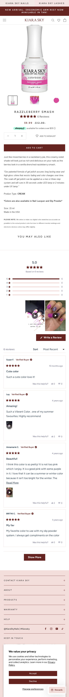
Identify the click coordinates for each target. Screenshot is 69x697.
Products (10, 600)
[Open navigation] (4, 20)
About (8, 590)
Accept (33, 673)
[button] (34, 116)
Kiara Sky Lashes (52, 3)
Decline (33, 681)
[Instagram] (51, 629)
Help (7, 619)
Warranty (11, 609)
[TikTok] (62, 629)
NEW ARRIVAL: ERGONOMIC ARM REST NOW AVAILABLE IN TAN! (34, 11)
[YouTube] (57, 629)
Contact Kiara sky (17, 580)
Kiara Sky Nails (17, 3)
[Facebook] (45, 629)
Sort (36, 349)
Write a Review (54, 338)
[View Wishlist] (58, 20)
